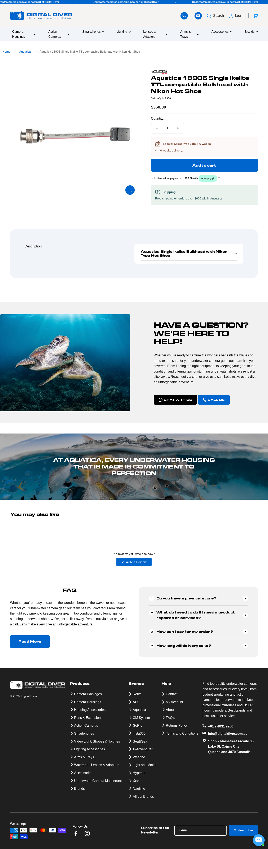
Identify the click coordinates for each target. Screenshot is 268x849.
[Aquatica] (204, 72)
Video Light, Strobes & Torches (97, 741)
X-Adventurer (142, 749)
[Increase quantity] (178, 128)
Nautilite (139, 788)
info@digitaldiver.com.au (227, 733)
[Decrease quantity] (157, 128)
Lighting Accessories (89, 749)
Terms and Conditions (182, 733)
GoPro (137, 725)
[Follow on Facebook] (76, 833)
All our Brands (143, 796)
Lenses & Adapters (149, 34)
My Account (174, 702)
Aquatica (25, 51)
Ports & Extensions (88, 718)
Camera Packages (88, 694)
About (170, 710)
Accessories (220, 32)
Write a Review (138, 563)
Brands (250, 32)
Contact (171, 694)
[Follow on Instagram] (87, 833)
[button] (189, 254)
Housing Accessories (90, 710)
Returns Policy (177, 725)
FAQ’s (170, 718)
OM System (141, 718)
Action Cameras (54, 34)
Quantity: (157, 118)
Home (6, 51)
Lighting (122, 32)
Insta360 (139, 733)
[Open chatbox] (259, 840)
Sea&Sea (140, 741)
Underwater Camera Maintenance (99, 781)
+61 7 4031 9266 (220, 726)
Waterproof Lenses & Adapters (96, 765)
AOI (135, 702)
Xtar (136, 781)
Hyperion (139, 773)
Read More (29, 641)
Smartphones (91, 32)
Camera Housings (18, 34)
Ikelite (137, 694)
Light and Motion (145, 765)
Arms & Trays (185, 34)
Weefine (139, 757)
